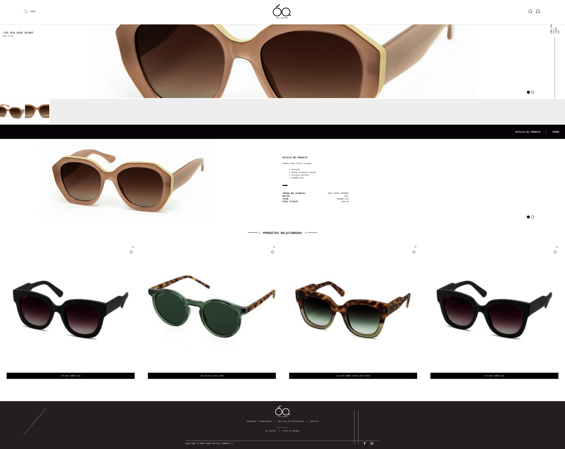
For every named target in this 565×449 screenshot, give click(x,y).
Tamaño (555, 132)
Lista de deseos (291, 431)
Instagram (372, 443)
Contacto (314, 421)
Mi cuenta (270, 431)
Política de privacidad (291, 421)
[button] (528, 92)
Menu (33, 11)
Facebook (365, 443)
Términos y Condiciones (259, 421)
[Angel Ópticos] (282, 11)
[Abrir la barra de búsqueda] (530, 11)
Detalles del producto (528, 132)
